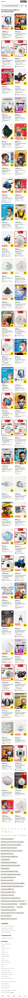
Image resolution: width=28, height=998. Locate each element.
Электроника (4, 952)
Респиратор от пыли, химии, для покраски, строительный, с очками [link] (20, 468)
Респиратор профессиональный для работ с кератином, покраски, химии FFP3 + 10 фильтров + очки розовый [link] (20, 117)
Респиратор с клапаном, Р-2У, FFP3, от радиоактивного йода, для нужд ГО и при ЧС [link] (20, 359)
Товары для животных (6, 972)
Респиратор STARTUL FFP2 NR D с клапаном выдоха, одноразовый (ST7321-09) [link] (20, 818)
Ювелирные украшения (6, 978)
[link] (7, 839)
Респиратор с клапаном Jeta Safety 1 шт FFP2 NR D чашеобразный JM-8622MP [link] (20, 61)
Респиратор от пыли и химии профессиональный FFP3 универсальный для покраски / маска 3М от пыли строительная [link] (20, 171)
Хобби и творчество (6, 962)
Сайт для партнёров (6, 932)
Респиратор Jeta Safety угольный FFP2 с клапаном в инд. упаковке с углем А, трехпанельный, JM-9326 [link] (20, 549)
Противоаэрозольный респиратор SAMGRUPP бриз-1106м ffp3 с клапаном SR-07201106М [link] (7, 359)
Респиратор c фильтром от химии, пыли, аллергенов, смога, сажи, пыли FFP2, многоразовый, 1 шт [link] (20, 34)
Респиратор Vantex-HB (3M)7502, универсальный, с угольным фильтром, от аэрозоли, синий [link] (20, 144)
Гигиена (3, 950)
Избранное (14, 996)
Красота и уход (4, 960)
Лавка (8, 996)
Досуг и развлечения (6, 944)
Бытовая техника (5, 948)
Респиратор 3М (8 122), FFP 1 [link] (7, 279)
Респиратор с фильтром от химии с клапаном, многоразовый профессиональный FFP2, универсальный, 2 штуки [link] (7, 766)
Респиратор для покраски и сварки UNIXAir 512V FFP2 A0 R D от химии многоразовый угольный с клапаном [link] (7, 225)
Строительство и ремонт (7, 974)
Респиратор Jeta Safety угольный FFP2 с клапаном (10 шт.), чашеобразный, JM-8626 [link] (7, 685)
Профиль (25, 996)
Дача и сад (3, 964)
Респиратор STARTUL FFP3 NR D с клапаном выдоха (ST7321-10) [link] (20, 279)
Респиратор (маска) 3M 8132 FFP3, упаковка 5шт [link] (20, 496)
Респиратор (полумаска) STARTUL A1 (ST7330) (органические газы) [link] (20, 89)
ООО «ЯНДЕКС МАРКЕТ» (11, 990)
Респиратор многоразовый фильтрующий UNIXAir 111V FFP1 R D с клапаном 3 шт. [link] (7, 387)
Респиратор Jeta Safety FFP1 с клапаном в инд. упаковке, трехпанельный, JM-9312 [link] (20, 440)
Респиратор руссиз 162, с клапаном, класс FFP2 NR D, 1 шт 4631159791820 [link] (20, 331)
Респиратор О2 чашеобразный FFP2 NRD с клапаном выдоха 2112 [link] (6, 603)
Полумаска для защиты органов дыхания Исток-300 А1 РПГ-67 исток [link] (20, 576)
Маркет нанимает (5, 985)
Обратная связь (5, 983)
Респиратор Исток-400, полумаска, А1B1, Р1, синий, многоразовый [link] (7, 197)
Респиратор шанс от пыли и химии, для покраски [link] (6, 522)
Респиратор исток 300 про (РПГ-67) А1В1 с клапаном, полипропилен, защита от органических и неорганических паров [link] (20, 685)
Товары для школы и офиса (7, 968)
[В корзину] (12, 28)
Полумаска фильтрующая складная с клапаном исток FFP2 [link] (7, 548)
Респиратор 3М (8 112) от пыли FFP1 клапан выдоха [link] (7, 793)
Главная (3, 996)
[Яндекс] (12, 992)
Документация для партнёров (8, 930)
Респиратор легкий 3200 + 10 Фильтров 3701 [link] (6, 304)
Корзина (19, 996)
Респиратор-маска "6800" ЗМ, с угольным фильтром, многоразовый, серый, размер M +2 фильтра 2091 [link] (7, 818)
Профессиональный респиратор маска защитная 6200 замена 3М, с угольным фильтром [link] (7, 117)
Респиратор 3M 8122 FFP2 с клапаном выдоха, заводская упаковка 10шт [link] (7, 740)
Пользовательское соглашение (8, 981)
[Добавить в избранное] (12, 15)
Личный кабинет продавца (7, 926)
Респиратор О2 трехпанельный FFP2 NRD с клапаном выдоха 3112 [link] (7, 496)
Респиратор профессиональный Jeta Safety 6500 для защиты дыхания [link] (7, 631)
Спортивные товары (6, 970)
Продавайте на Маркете (7, 928)
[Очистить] (22, 6)
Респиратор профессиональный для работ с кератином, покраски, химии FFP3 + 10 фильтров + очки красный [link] (7, 468)
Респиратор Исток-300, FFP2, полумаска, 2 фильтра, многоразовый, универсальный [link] (7, 251)
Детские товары (5, 976)
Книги (2, 966)
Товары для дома (5, 956)
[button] (26, 6)
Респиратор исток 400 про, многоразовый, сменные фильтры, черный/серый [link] (7, 713)
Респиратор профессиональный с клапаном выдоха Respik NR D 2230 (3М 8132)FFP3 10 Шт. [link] (20, 793)
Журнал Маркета (5, 987)
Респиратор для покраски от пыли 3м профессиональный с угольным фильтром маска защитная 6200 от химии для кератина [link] (7, 89)
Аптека (3, 958)
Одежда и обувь (5, 954)
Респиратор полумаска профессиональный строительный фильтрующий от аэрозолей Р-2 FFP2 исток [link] (20, 713)
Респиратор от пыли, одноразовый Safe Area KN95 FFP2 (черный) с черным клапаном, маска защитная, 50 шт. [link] (7, 331)
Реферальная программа (7, 938)
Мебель (3, 946)
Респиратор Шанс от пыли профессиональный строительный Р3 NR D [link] (20, 225)
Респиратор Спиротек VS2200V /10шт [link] (20, 522)
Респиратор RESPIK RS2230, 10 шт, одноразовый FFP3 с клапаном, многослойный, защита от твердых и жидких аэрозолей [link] (20, 251)
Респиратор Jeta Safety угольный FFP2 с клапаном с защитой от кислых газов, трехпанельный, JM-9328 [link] (7, 440)
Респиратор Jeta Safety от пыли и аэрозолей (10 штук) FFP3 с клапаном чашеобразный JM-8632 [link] (7, 576)
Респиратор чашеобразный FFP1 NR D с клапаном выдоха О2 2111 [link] (20, 740)
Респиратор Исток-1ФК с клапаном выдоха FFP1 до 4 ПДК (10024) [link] (7, 659)
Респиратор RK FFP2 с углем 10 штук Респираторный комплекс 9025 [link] (20, 766)
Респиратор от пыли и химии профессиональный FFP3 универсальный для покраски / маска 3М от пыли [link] (20, 413)
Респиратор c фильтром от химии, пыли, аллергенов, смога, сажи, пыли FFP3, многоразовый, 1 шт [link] (20, 304)
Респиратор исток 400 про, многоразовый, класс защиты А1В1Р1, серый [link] (20, 631)
